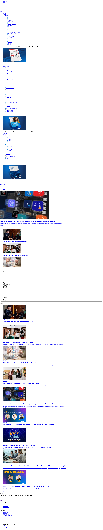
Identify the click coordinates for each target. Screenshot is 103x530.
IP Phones (8, 90)
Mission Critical (5, 286)
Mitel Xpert (9, 97)
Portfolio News (5, 290)
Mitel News (5, 287)
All (3, 271)
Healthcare (10, 17)
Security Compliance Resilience (13, 33)
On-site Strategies (11, 36)
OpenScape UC (9, 71)
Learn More (5, 133)
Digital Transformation (6, 280)
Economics (4, 281)
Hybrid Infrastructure (6, 284)
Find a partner (5, 513)
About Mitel (10, 146)
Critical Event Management (11, 99)
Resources (4, 134)
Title (1, 302)
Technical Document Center (11, 156)
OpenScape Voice (10, 77)
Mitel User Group (6, 508)
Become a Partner (6, 514)
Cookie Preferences (6, 527)
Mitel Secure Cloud (10, 110)
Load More (4, 491)
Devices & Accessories (10, 88)
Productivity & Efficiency (7, 291)
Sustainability (5, 298)
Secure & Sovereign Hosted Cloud (12, 108)
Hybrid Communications (12, 29)
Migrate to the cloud (11, 37)
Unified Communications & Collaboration (13, 67)
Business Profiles (8, 39)
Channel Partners (5, 273)
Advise (8, 104)
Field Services (10, 20)
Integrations (5, 285)
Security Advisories (9, 160)
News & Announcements (10, 151)
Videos (9, 140)
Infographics (10, 141)
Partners (4, 2)
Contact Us (4, 520)
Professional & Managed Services (11, 102)
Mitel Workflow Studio (11, 84)
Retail (9, 26)
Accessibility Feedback (6, 526)
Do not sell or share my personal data (9, 528)
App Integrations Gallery (12, 38)
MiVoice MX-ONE (10, 79)
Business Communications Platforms (12, 74)
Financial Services (11, 21)
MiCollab (8, 70)
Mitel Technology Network (7, 515)
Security (4, 295)
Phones (4, 289)
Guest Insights (5, 283)
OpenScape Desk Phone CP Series (13, 92)
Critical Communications (10, 95)
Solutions (4, 14)
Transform (8, 105)
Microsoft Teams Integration (11, 73)
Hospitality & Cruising (12, 24)
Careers (9, 150)
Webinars (9, 143)
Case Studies (8, 154)
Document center (5, 506)
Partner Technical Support (7, 505)
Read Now (4, 65)
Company (7, 144)
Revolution (9, 98)
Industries (6, 15)
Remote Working (11, 35)
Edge (3, 282)
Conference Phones (10, 93)
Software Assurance (9, 111)
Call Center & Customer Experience (14, 32)
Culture (4, 277)
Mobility (4, 288)
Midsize (9, 43)
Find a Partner (5, 498)
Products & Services (6, 66)
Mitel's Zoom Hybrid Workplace (12, 69)
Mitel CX (8, 83)
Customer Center (5, 1)
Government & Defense (12, 22)
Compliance (5, 275)
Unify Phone (9, 72)
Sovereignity (5, 297)
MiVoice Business (10, 76)
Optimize (8, 107)
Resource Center (9, 135)
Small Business (10, 44)
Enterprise (10, 42)
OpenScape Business (10, 80)
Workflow (4, 300)
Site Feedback (5, 525)
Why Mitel (4, 13)
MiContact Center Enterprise (12, 86)
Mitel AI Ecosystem (11, 31)
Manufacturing (10, 25)
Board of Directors (11, 149)
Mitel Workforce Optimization (12, 85)
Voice (4, 299)
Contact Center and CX (7, 276)
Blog (7, 158)
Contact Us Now (5, 497)
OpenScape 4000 (10, 78)
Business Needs (7, 27)
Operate (8, 106)
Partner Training (5, 512)
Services (4, 296)
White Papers (10, 139)
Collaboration (5, 274)
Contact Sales (2, 184)
